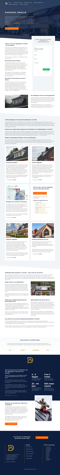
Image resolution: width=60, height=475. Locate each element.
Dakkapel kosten (28, 2)
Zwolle (47, 454)
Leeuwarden (48, 448)
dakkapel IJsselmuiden (46, 207)
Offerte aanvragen (24, 4)
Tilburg (47, 456)
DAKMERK (36, 350)
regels (39, 135)
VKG (47, 350)
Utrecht (47, 460)
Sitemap (35, 469)
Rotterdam (48, 450)
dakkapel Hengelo (41, 208)
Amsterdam (48, 449)
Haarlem (48, 455)
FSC (10, 350)
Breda (47, 457)
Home (10, 2)
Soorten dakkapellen (38, 2)
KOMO (23, 350)
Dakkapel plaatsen (18, 2)
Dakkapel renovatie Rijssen (40, 210)
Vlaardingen (48, 458)
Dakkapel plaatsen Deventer (40, 203)
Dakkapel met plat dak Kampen (41, 213)
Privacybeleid (12, 461)
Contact (7, 461)
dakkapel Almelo (42, 209)
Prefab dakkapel (29, 458)
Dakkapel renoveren (13, 4)
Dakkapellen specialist (29, 469)
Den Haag (48, 451)
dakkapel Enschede (42, 204)
